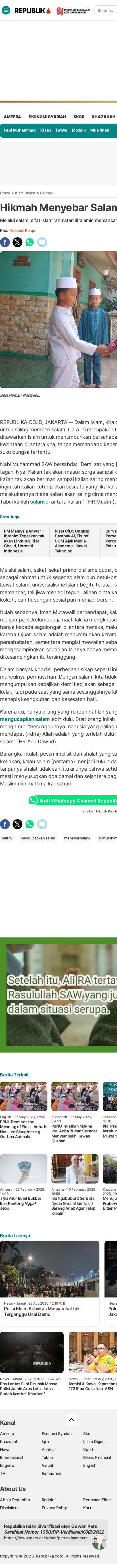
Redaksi (49, 1499)
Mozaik (79, 130)
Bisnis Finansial (97, 1457)
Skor (87, 1433)
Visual (47, 1465)
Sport (88, 1449)
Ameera (7, 1433)
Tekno (47, 1457)
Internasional (11, 1457)
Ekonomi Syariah (47, 116)
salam (37, 502)
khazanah (103, 116)
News (5, 1449)
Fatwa (61, 130)
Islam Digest (25, 193)
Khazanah (9, 1441)
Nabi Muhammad (20, 130)
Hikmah (46, 193)
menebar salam (77, 838)
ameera (12, 116)
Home (5, 193)
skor (79, 116)
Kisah (45, 130)
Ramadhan (51, 1473)
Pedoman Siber (97, 1499)
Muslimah (99, 130)
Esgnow (7, 1465)
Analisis (49, 1449)
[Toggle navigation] (6, 10)
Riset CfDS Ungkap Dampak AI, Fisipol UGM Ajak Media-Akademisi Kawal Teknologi (72, 541)
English (89, 1465)
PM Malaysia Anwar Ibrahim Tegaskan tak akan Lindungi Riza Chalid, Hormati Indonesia (24, 541)
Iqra (45, 1441)
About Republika (15, 1499)
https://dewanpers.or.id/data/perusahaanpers (46, 1537)
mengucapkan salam (25, 719)
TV (2, 1473)
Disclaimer (9, 1507)
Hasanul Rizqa (22, 230)
